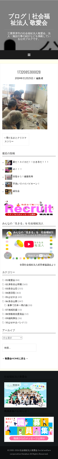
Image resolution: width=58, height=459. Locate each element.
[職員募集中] (29, 208)
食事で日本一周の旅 (17, 305)
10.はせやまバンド (14, 322)
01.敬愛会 (10, 280)
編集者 (39, 78)
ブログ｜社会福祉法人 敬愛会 (29, 18)
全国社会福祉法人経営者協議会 (35, 264)
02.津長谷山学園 (13, 284)
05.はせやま (11, 297)
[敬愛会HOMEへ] (25, 394)
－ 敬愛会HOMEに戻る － (15, 358)
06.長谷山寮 (11, 301)
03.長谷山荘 (11, 288)
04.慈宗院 (10, 292)
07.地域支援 (11, 309)
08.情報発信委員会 (14, 314)
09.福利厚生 (11, 318)
